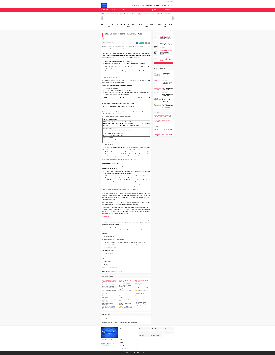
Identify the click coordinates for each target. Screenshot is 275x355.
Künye (135, 5)
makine (117, 271)
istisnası (112, 271)
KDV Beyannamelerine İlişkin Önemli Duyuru (109, 25)
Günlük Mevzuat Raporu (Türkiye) (141, 283)
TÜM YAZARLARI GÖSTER (163, 62)
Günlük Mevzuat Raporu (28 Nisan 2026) (120, 9)
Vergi (121, 333)
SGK (121, 339)
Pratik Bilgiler (123, 342)
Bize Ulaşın (142, 5)
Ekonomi (122, 336)
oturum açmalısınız (116, 318)
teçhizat (120, 271)
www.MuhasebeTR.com (113, 267)
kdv (114, 271)
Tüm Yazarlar (158, 5)
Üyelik (164, 5)
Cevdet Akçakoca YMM (164, 36)
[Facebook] (167, 1)
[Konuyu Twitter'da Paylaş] (140, 43)
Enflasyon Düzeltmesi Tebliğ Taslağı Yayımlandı (166, 38)
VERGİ (109, 42)
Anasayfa (105, 35)
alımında (108, 271)
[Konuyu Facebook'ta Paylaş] (137, 43)
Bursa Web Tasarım (152, 352)
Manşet (109, 35)
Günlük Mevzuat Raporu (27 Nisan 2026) (147, 25)
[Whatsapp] (171, 1)
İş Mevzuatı (122, 345)
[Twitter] (169, 1)
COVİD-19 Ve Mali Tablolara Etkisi (165, 55)
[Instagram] (173, 1)
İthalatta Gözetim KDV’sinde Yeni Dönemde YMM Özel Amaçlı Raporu (109, 288)
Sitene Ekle (149, 5)
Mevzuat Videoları (124, 348)
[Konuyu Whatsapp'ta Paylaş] (142, 43)
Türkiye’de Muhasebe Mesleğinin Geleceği (164, 45)
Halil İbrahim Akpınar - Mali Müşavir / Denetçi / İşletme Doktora (166, 52)
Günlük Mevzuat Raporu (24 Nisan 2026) (165, 25)
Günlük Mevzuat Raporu (140, 302)
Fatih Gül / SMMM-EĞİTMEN (166, 43)
